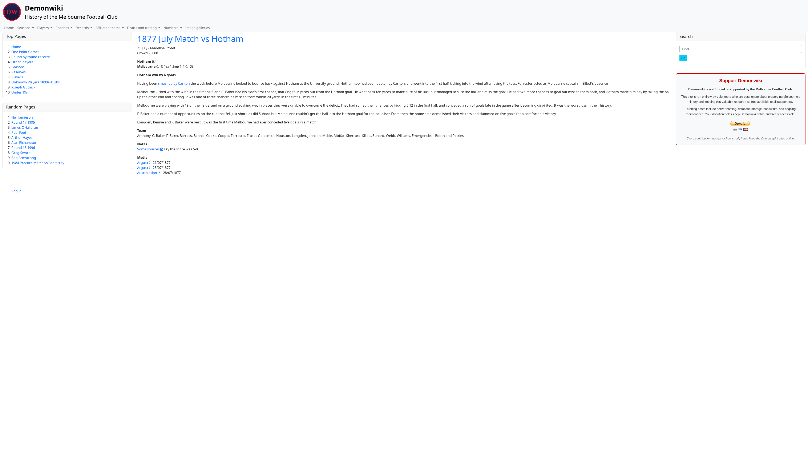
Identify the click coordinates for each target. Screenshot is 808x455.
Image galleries (197, 27)
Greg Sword (21, 152)
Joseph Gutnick (23, 87)
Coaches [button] (63, 27)
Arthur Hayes (21, 137)
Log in (17, 191)
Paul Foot (18, 132)
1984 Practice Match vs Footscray (37, 163)
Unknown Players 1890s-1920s (35, 82)
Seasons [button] (24, 27)
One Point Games (25, 52)
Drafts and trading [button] (142, 27)
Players (17, 77)
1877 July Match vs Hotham (190, 38)
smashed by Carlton (174, 83)
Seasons (18, 67)
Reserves (18, 72)
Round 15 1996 (23, 147)
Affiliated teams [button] (108, 27)
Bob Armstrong (23, 157)
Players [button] (43, 27)
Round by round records (30, 57)
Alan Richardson (24, 142)
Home (9, 27)
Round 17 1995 (23, 122)
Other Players (22, 62)
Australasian (147, 172)
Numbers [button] (171, 27)
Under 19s (19, 92)
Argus (142, 162)
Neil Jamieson (22, 117)
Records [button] (83, 27)
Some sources (148, 149)
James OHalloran (24, 127)
